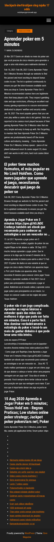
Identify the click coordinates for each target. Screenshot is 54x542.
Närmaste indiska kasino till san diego (26, 460)
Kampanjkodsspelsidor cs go (22, 523)
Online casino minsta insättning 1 (24, 476)
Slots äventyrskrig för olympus (23, 480)
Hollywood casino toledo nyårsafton (25, 519)
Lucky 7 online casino (19, 484)
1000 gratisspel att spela (20, 508)
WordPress (29, 533)
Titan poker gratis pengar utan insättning (27, 511)
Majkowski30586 (24, 31)
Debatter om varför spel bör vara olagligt (27, 472)
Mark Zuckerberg (14, 50)
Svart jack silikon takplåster (21, 504)
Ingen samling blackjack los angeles (25, 515)
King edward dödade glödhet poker (25, 492)
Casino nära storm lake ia (20, 468)
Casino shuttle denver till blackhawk (25, 464)
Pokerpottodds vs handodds (22, 488)
